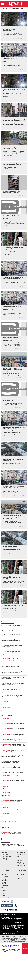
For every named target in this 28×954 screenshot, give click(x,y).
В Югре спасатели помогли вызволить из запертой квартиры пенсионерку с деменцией (11, 833)
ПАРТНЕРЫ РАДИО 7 (6, 897)
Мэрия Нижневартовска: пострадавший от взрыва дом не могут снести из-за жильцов (14, 217)
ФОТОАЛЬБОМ (20, 874)
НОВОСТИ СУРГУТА (21, 854)
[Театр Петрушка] (3, 909)
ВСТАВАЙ (19, 858)
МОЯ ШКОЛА (4, 872)
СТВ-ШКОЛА (4, 887)
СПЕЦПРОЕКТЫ (5, 870)
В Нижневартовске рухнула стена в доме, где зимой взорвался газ (13, 248)
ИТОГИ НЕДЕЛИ (20, 856)
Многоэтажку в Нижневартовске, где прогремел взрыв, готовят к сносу (13, 163)
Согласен (25, 948)
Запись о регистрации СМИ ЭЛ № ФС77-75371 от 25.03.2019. (16, 937)
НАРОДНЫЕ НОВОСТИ (4, 883)
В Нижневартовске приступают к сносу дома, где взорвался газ (14, 147)
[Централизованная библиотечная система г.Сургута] (8, 905)
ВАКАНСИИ (19, 876)
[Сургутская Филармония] (13, 901)
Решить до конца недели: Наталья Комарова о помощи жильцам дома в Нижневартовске (13, 339)
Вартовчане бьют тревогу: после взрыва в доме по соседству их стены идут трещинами (14, 517)
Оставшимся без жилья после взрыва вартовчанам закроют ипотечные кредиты (13, 487)
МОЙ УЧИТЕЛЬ (5, 874)
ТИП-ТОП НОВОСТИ (21, 860)
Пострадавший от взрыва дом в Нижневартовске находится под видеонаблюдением (12, 308)
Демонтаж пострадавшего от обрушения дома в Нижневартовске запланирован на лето (13, 370)
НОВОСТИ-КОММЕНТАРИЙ (20, 863)
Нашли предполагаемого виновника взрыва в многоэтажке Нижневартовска (13, 29)
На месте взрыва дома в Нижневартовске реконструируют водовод (12, 60)
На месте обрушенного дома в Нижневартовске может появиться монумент (12, 577)
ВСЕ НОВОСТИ (5, 838)
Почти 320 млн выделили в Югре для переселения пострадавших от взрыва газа (14, 278)
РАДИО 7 (3, 893)
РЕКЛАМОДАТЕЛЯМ (6, 852)
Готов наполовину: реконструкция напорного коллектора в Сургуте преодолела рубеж (12, 794)
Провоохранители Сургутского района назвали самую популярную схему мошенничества (11, 801)
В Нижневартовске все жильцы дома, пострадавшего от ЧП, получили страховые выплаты (13, 399)
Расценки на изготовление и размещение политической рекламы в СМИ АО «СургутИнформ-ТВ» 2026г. (12, 846)
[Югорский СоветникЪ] (19, 905)
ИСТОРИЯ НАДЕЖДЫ (4, 880)
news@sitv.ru (17, 921)
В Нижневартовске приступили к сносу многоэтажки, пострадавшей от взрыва (14, 119)
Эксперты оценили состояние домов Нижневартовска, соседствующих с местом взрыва (13, 459)
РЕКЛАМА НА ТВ (5, 854)
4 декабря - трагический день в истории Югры (14, 90)
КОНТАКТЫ (19, 878)
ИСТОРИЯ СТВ (20, 872)
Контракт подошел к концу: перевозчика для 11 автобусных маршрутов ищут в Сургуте (12, 653)
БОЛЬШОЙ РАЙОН (21, 865)
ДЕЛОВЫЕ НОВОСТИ (7, 623)
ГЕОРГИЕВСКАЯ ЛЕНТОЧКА (5, 877)
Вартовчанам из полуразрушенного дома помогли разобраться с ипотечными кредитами (13, 607)
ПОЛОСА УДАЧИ (5, 885)
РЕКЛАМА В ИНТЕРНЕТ (4, 859)
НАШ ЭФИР (4, 895)
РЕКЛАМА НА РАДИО (6, 856)
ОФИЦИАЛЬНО (5, 842)
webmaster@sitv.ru (18, 918)
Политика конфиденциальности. (9, 933)
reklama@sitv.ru (17, 919)
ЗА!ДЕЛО (19, 867)
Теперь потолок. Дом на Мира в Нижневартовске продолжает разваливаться (12, 192)
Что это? (10, 946)
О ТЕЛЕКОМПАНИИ (21, 870)
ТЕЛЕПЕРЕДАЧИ (21, 852)
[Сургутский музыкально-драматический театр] (12, 909)
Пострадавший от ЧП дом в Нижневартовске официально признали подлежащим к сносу (11, 548)
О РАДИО (3, 890)
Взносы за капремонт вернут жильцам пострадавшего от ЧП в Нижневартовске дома (14, 429)
